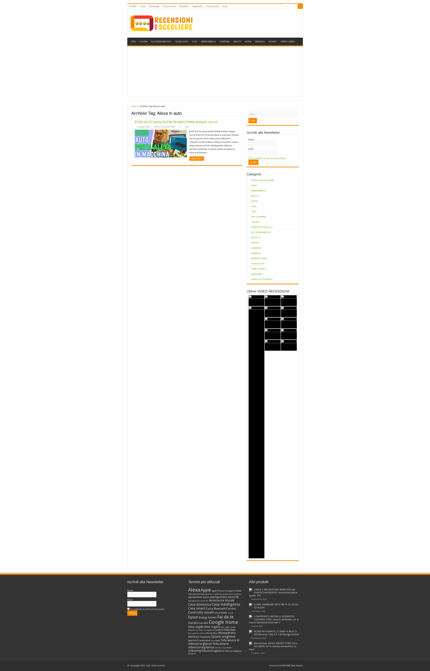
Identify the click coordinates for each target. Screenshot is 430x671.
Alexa (194, 590)
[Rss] (270, 7)
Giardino (193, 622)
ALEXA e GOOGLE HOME (164, 127)
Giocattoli (203, 623)
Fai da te (225, 616)
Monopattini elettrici (197, 633)
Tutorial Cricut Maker (223, 648)
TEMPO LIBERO (288, 41)
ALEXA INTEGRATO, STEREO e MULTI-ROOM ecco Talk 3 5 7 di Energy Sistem (276, 633)
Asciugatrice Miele (233, 591)
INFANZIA (260, 41)
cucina (230, 613)
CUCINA (143, 41)
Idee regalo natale (228, 627)
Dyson (193, 617)
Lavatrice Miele (222, 630)
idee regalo (212, 627)
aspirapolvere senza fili (224, 597)
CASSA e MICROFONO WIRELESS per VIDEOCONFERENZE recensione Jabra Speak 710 (273, 592)
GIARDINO (225, 41)
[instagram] (280, 7)
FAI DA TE (256, 237)
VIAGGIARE (256, 274)
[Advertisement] (215, 71)
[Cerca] (300, 6)
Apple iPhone (217, 591)
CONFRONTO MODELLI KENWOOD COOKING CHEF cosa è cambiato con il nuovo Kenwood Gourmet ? (273, 619)
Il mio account (169, 6)
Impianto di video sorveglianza (201, 630)
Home (134, 106)
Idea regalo (196, 627)
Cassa (143, 6)
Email (250, 149)
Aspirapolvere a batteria (211, 594)
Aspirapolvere (194, 594)
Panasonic (205, 637)
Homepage (154, 6)
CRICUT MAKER (258, 216)
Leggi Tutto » (196, 158)
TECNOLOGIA (181, 41)
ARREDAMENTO (208, 41)
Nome (251, 139)
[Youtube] (277, 7)
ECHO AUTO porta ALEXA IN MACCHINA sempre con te (176, 122)
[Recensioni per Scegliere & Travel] (162, 23)
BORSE (248, 41)
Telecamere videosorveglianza (208, 645)
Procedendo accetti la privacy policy (268, 158)
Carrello (133, 6)
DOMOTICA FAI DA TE (262, 227)
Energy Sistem (208, 617)
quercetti (193, 640)
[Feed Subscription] (241, 113)
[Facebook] (274, 7)
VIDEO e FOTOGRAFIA (261, 279)
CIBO (133, 41)
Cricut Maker (220, 612)
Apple (206, 590)
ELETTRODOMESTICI (161, 41)
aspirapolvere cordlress (232, 594)
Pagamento (197, 6)
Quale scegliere (223, 637)
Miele (232, 630)
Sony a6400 (215, 641)
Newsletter (184, 6)
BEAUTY (237, 41)
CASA (194, 41)
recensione (204, 640)
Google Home (223, 622)
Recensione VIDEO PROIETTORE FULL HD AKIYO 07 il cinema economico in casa (273, 646)
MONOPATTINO (259, 258)
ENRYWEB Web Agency (292, 665)
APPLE (254, 185)
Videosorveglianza (212, 650)
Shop (224, 6)
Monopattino (212, 633)
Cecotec (231, 608)
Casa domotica (199, 604)
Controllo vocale (201, 612)
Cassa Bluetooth (216, 608)
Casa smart (196, 608)
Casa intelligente (226, 604)
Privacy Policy (212, 6)
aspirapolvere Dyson (198, 597)
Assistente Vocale (221, 600)
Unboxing (194, 650)
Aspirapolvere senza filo (198, 601)
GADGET (273, 41)
